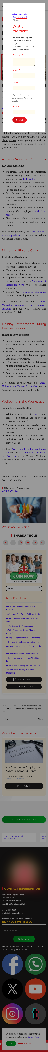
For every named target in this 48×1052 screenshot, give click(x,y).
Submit (19, 120)
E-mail (16, 82)
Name (16, 70)
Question (17, 55)
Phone (15, 106)
